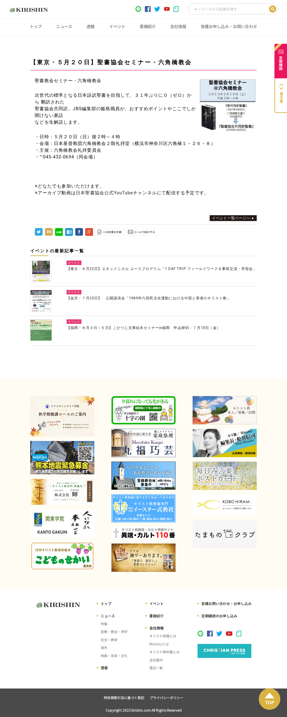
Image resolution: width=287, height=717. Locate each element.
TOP (269, 702)
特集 (104, 623)
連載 (104, 667)
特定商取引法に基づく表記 (124, 697)
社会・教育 (109, 639)
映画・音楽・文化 (114, 655)
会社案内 (156, 660)
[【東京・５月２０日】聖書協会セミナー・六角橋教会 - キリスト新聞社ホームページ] (69, 234)
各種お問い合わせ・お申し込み (226, 603)
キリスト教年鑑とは (164, 651)
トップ (106, 603)
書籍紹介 (156, 615)
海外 (104, 647)
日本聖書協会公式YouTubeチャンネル (116, 192)
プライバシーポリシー (166, 697)
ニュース (108, 615)
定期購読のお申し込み (219, 615)
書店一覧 (156, 667)
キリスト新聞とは (162, 636)
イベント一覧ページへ (231, 218)
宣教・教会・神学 (114, 631)
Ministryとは (159, 644)
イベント (156, 603)
